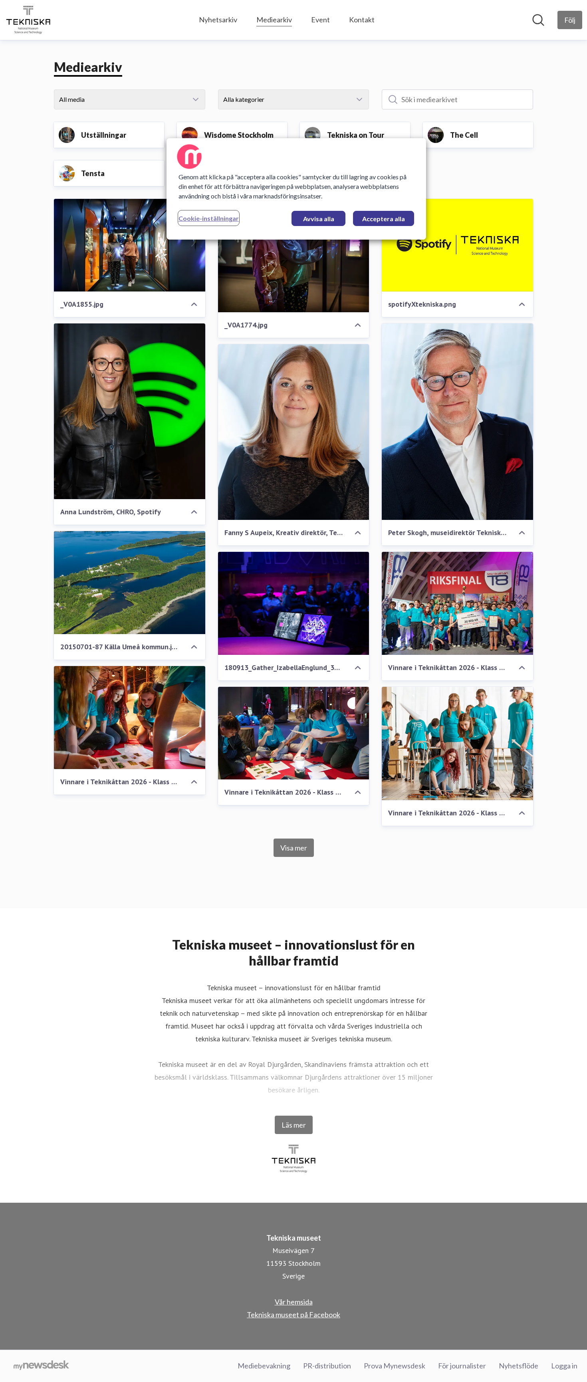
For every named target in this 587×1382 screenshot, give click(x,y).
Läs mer (294, 1124)
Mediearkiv (274, 19)
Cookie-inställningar (208, 218)
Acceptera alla (383, 218)
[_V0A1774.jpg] (293, 255)
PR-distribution (327, 1365)
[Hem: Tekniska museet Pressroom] (28, 20)
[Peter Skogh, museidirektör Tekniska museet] (457, 421)
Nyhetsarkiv (218, 19)
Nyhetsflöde (518, 1365)
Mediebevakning (264, 1365)
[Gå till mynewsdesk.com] (41, 1366)
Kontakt (362, 19)
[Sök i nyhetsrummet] (538, 20)
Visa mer (293, 847)
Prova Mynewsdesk (394, 1365)
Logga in (564, 1365)
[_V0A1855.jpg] (129, 245)
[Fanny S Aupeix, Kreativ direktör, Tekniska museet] (293, 432)
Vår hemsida (294, 1301)
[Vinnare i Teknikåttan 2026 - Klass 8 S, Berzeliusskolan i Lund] (457, 603)
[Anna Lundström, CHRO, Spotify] (129, 411)
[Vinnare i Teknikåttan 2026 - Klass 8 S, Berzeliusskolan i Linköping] (129, 717)
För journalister (462, 1365)
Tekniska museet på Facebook (293, 1314)
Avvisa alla (318, 218)
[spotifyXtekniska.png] (457, 245)
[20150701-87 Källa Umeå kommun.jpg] (129, 582)
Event (320, 19)
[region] (296, 189)
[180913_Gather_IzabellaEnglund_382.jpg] (293, 603)
